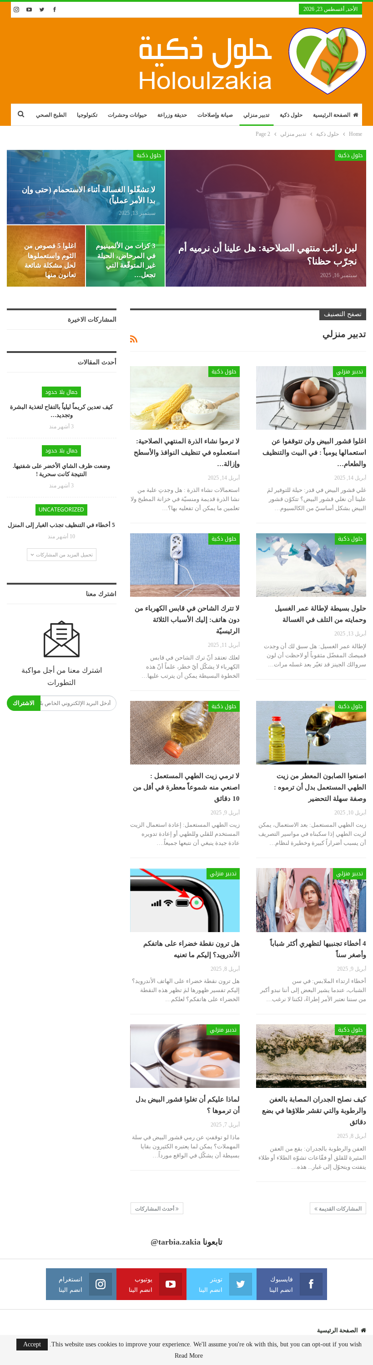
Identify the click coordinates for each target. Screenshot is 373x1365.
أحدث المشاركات (155, 1209)
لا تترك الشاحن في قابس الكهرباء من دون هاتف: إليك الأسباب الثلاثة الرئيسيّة (187, 620)
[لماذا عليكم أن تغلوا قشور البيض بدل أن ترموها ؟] (185, 1056)
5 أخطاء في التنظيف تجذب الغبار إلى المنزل (61, 524)
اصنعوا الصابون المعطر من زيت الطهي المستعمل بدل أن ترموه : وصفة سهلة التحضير (320, 787)
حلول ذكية (291, 115)
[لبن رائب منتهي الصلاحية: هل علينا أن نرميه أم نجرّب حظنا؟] (266, 218)
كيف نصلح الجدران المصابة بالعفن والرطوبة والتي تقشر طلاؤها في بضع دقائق (314, 1111)
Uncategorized (61, 510)
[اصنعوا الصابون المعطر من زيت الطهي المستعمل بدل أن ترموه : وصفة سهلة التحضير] (311, 732)
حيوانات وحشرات (127, 115)
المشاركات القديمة (340, 1209)
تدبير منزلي (256, 115)
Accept (32, 1344)
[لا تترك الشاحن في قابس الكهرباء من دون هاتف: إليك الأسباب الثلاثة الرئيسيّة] (185, 565)
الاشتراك (24, 703)
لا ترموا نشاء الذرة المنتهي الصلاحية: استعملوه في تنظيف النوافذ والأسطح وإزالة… (187, 452)
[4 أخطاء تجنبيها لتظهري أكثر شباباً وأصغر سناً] (311, 900)
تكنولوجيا (87, 115)
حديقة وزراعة (172, 115)
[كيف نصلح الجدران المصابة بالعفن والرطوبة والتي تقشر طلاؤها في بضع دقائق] (311, 1056)
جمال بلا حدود (61, 392)
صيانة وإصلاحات (215, 115)
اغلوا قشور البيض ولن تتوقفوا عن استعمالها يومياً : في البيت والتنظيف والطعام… (314, 452)
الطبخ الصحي (51, 115)
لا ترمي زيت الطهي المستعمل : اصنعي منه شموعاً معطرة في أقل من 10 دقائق (186, 787)
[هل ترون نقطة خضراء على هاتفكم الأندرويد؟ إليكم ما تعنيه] (185, 900)
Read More (189, 1356)
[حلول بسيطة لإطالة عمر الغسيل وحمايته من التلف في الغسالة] (311, 565)
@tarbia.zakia (176, 1241)
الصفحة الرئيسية (331, 115)
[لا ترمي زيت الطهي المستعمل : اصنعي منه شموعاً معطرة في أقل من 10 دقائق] (185, 732)
